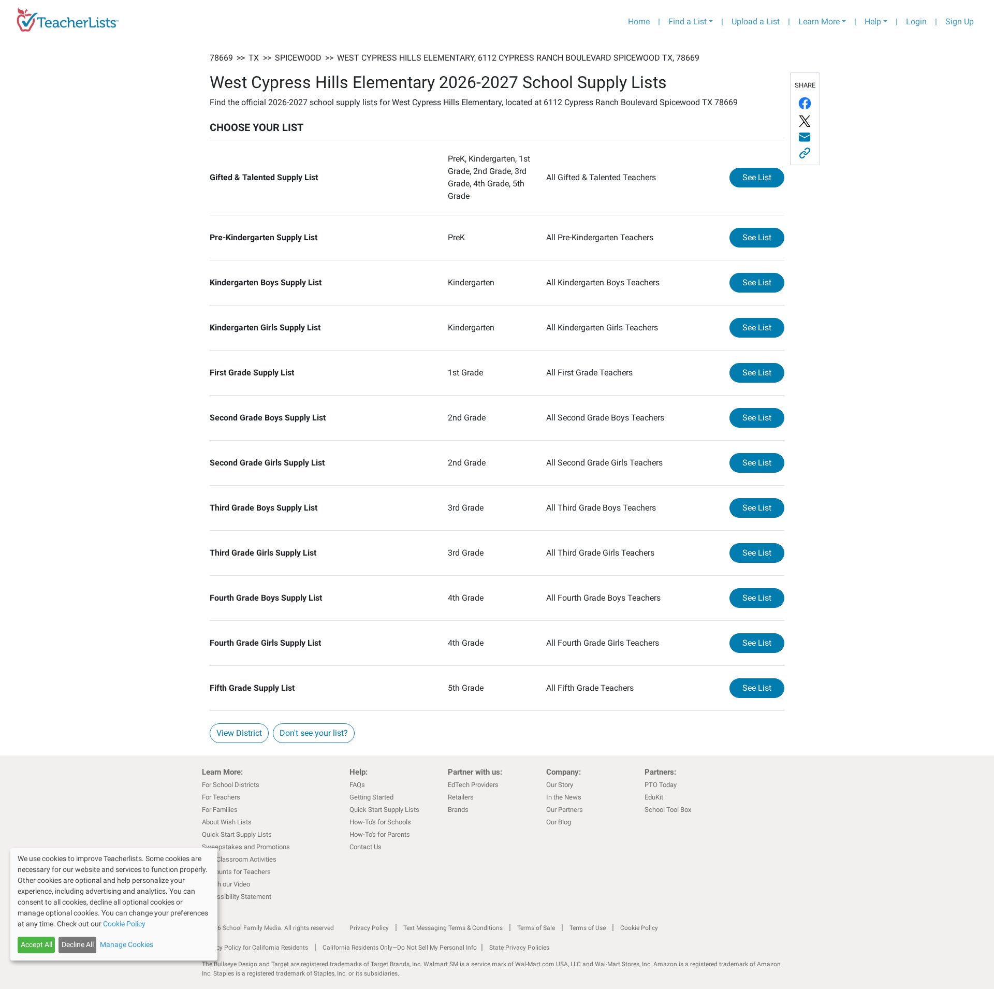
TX (253, 58)
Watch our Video (226, 884)
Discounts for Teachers (236, 872)
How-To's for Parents (379, 834)
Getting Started (371, 797)
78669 (221, 58)
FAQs (357, 785)
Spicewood (298, 58)
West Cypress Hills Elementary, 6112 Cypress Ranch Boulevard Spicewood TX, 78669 (518, 58)
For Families (220, 809)
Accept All (36, 944)
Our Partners (564, 809)
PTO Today (661, 785)
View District (239, 733)
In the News (563, 797)
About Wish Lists (227, 822)
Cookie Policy (639, 928)
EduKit (654, 797)
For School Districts (230, 785)
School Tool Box (668, 809)
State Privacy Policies (519, 947)
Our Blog (558, 822)
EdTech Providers (473, 785)
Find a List (687, 21)
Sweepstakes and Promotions (246, 847)
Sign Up (959, 21)
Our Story (559, 785)
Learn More (819, 21)
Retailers (461, 797)
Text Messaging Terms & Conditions (453, 928)
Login (916, 21)
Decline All (78, 944)
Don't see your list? (314, 733)
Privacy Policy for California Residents (255, 947)
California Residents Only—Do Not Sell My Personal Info (400, 947)
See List (763, 177)
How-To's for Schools (380, 822)
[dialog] (113, 904)
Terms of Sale (536, 928)
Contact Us (365, 847)
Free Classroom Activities (239, 859)
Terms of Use (587, 928)
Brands (458, 809)
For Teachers (221, 797)
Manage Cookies (126, 944)
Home (639, 21)
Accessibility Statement (236, 896)
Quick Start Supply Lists (237, 834)
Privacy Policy (369, 928)
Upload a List (756, 21)
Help (873, 21)
